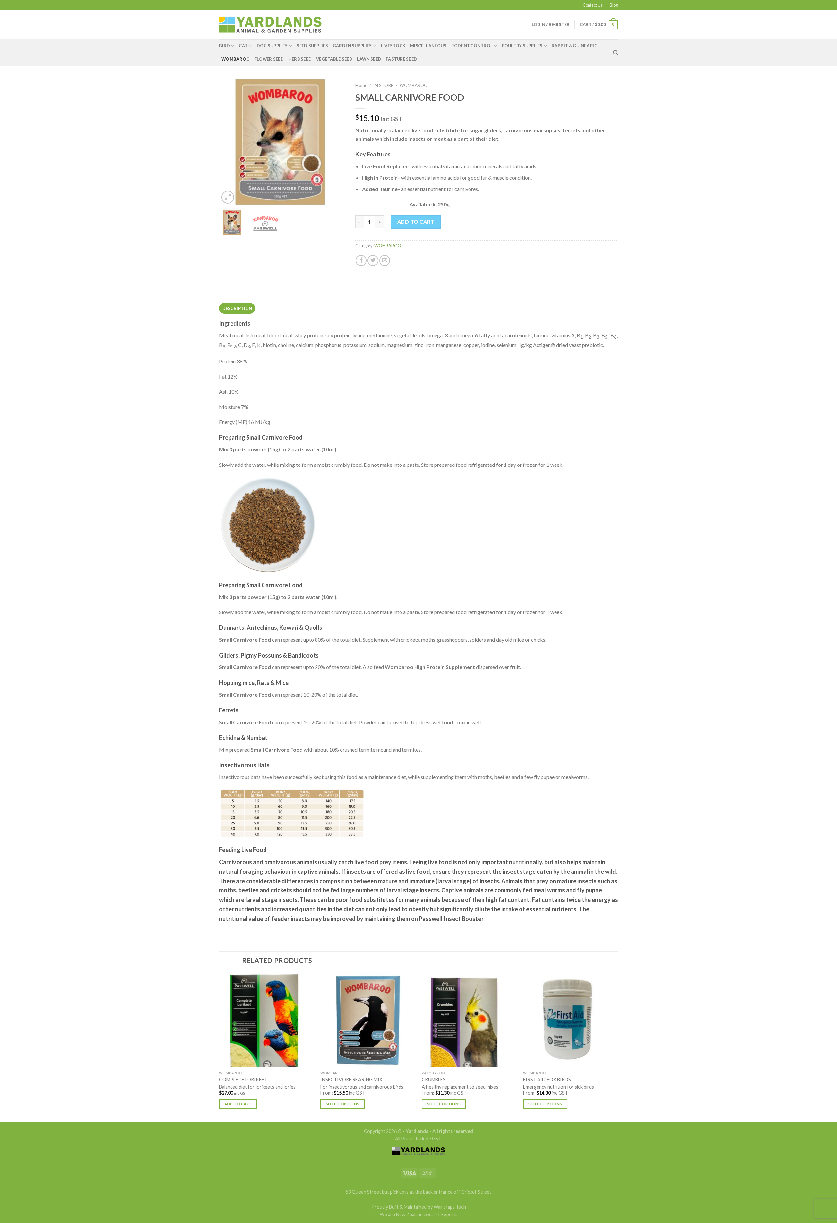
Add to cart (415, 222)
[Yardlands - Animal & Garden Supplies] (270, 24)
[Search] (615, 52)
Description (237, 308)
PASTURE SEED (401, 59)
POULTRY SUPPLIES (522, 45)
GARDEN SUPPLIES (352, 45)
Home (361, 85)
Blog (614, 5)
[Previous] (230, 142)
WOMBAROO (235, 59)
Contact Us (593, 5)
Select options (343, 1104)
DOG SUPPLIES (272, 45)
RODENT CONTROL (472, 45)
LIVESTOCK (393, 45)
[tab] (237, 308)
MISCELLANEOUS (428, 45)
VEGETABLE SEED (334, 59)
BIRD (224, 45)
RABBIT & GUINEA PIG (575, 45)
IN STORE (383, 85)
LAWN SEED (369, 59)
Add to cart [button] (238, 1104)
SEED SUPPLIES (312, 45)
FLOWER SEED (269, 59)
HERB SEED (300, 59)
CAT (243, 45)
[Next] (335, 142)
